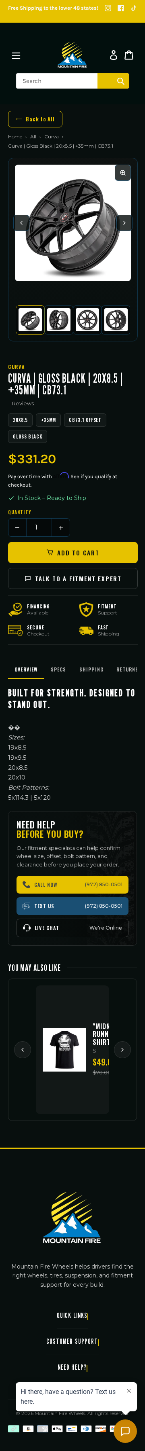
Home (15, 136)
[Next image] (124, 223)
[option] (30, 320)
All (33, 136)
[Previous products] (22, 1049)
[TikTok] (133, 8)
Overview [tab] (26, 669)
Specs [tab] (58, 669)
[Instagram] (108, 8)
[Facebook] (121, 8)
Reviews (23, 403)
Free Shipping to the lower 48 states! (53, 8)
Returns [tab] (127, 669)
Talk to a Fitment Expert (78, 578)
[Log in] (113, 55)
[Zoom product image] (123, 173)
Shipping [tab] (91, 669)
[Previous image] (21, 223)
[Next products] (122, 1049)
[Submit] (120, 81)
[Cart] (128, 55)
